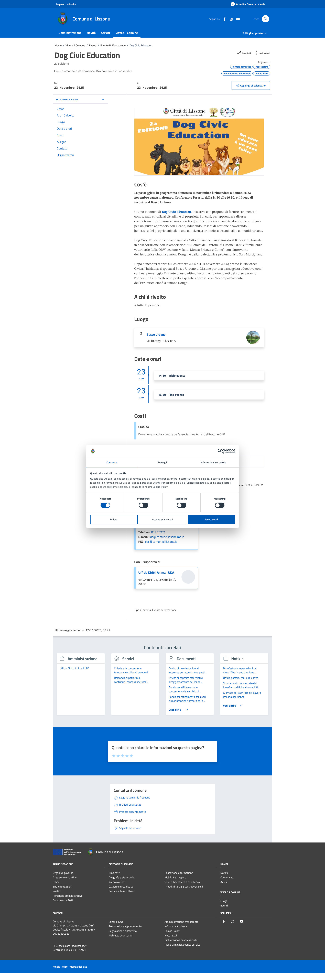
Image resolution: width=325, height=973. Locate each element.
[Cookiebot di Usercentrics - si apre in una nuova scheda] (220, 451)
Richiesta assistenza (120, 935)
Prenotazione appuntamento (125, 926)
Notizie (224, 873)
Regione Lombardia (66, 4)
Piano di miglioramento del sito (182, 945)
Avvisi (223, 882)
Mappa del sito (78, 967)
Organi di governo (63, 873)
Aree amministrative (65, 877)
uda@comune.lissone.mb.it (166, 537)
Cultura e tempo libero (121, 891)
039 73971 (158, 532)
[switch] (143, 505)
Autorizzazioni (117, 882)
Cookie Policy (172, 931)
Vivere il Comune (126, 32)
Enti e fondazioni (62, 886)
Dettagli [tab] (162, 462)
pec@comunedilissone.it (161, 541)
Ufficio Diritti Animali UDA (156, 572)
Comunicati (226, 877)
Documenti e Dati (63, 900)
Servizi (105, 32)
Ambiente (114, 873)
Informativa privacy (176, 926)
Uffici (56, 882)
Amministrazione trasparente (181, 922)
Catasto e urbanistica (121, 886)
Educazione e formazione (179, 873)
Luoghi (224, 901)
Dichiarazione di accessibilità (181, 940)
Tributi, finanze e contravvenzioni (184, 886)
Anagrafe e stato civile (121, 877)
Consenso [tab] (111, 462)
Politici (57, 891)
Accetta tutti (211, 519)
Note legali (171, 935)
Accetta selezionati (162, 519)
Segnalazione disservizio (123, 931)
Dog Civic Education (176, 212)
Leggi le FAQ (116, 922)
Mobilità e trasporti (176, 877)
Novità (91, 32)
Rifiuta (113, 519)
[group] (81, 686)
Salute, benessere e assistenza (182, 882)
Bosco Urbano (156, 334)
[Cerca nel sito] (265, 19)
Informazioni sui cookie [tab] (213, 462)
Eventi (224, 905)
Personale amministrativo (67, 896)
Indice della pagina (67, 99)
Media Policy (60, 967)
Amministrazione (70, 32)
